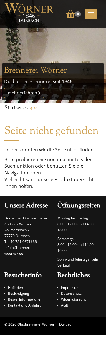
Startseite (15, 108)
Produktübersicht (74, 179)
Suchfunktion (19, 166)
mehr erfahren (22, 93)
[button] (73, 13)
